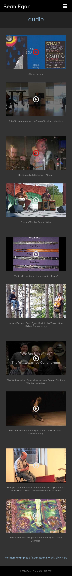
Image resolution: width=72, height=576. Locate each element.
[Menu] (65, 6)
